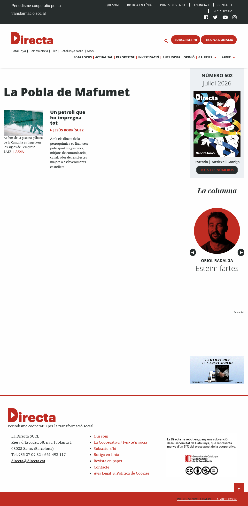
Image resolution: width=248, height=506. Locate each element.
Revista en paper (108, 461)
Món (90, 51)
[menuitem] (18, 50)
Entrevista (171, 57)
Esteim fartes (217, 268)
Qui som (101, 436)
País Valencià (39, 51)
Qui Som (112, 5)
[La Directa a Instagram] (234, 18)
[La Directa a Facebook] (206, 18)
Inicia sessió (223, 11)
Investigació (148, 57)
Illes (54, 51)
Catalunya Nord (72, 51)
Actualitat (103, 57)
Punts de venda (173, 4)
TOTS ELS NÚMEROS (217, 169)
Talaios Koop (207, 499)
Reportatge (125, 57)
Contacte (225, 4)
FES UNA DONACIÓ (218, 40)
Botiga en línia (139, 4)
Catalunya (18, 51)
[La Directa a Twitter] (215, 18)
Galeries (205, 57)
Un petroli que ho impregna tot (67, 117)
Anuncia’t (201, 4)
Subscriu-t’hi (105, 448)
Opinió (189, 57)
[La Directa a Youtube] (225, 18)
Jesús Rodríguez (68, 130)
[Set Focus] (166, 41)
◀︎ (193, 252)
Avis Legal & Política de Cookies (121, 473)
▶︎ (242, 252)
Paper (226, 57)
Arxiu (20, 151)
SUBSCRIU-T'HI (186, 40)
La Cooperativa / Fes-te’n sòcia (120, 442)
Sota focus (83, 57)
